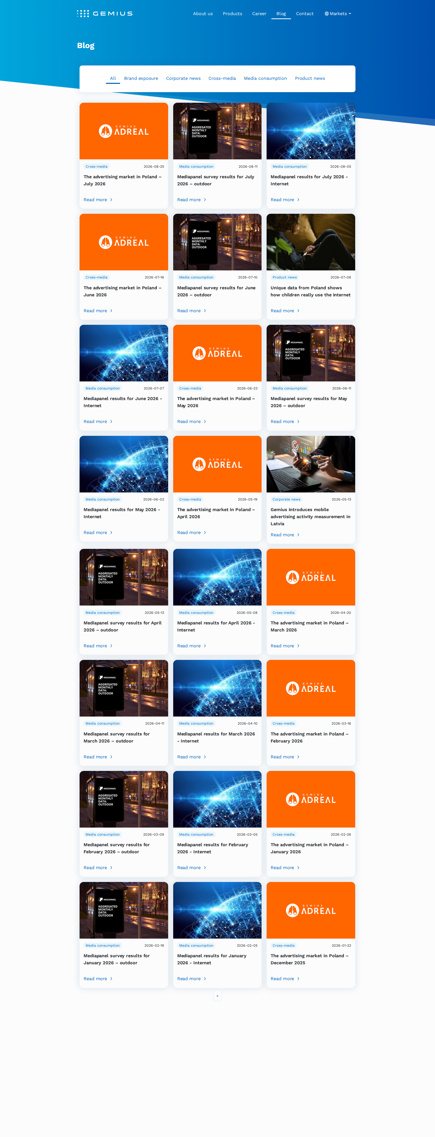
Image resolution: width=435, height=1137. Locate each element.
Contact (304, 13)
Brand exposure (141, 78)
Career (259, 13)
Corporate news (183, 78)
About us (203, 13)
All (113, 78)
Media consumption (265, 78)
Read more (95, 199)
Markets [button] (338, 13)
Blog (281, 13)
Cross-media (222, 78)
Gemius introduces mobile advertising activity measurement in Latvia (310, 516)
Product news (310, 78)
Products (232, 13)
